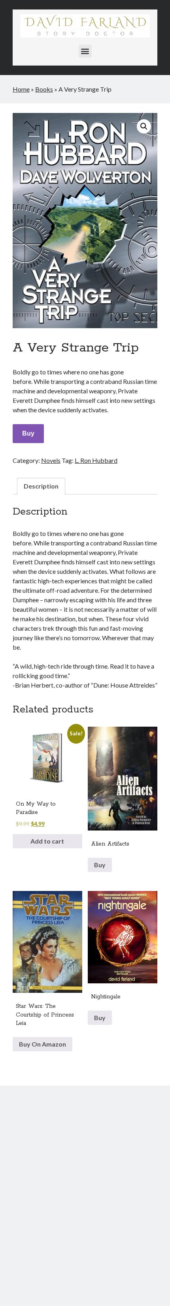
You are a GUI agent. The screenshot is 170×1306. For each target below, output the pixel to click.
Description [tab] (41, 486)
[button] (85, 51)
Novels (50, 460)
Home (21, 89)
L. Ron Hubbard (96, 460)
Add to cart (47, 841)
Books (44, 89)
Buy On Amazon (42, 1044)
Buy (28, 433)
